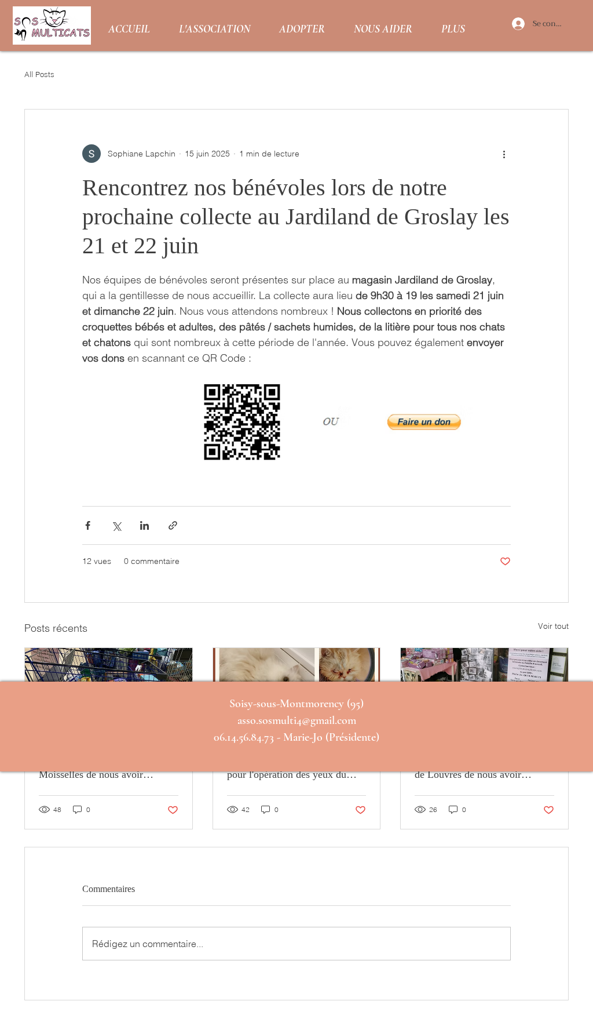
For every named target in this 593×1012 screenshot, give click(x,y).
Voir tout (553, 626)
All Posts (39, 74)
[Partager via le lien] (172, 525)
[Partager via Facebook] (87, 525)
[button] (214, 25)
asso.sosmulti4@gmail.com (296, 720)
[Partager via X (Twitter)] (116, 525)
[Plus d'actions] (504, 154)
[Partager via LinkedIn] (144, 525)
